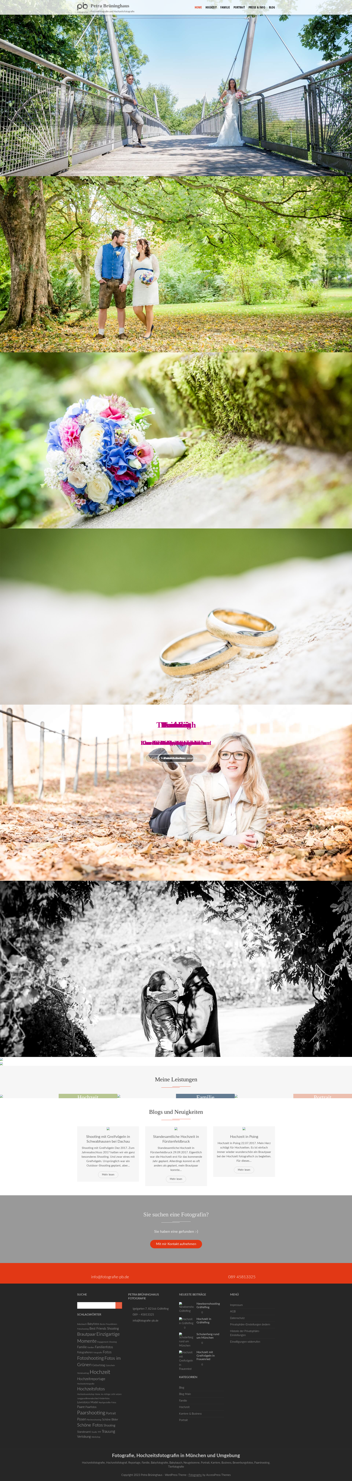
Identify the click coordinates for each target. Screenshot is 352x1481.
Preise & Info (257, 7)
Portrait (239, 7)
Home (198, 7)
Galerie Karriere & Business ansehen (174, 758)
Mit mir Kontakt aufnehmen (176, 1244)
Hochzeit (211, 7)
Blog (272, 7)
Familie (225, 7)
